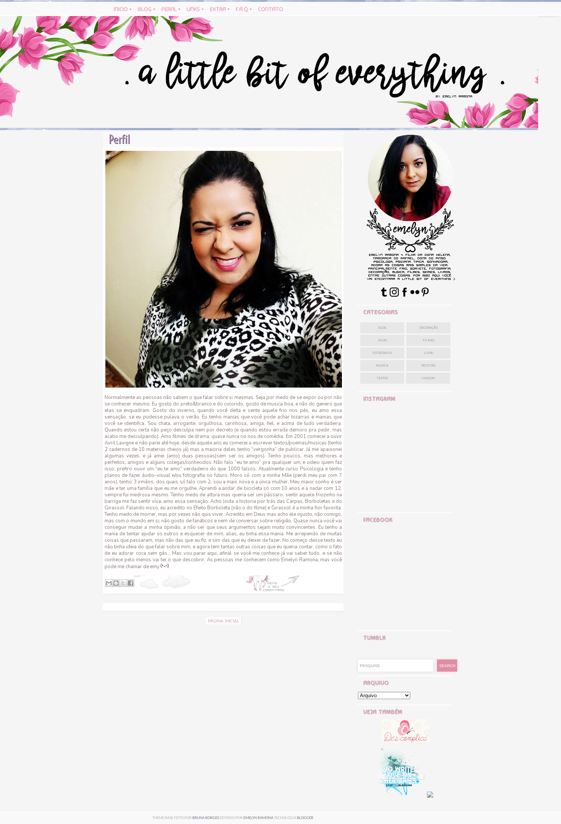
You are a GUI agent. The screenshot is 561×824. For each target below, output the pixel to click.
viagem (428, 378)
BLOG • (147, 9)
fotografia (382, 353)
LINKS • (196, 9)
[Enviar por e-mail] (109, 583)
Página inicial (223, 621)
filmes (428, 340)
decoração (428, 328)
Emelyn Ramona (258, 818)
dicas (382, 340)
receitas (428, 366)
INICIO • (123, 9)
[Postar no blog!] (116, 583)
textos (382, 378)
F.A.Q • (244, 9)
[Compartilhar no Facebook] (130, 583)
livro (428, 353)
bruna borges (206, 818)
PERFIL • (171, 9)
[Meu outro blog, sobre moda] (405, 741)
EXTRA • (220, 9)
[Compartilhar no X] (123, 583)
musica (382, 366)
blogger (305, 818)
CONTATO (270, 9)
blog (382, 328)
